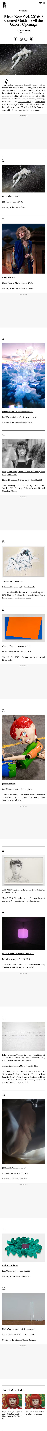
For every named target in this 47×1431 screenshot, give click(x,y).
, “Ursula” (11, 196)
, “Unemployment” (14, 1168)
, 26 (10, 1265)
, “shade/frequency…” (18, 1329)
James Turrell (21, 107)
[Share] (15, 39)
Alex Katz (24, 104)
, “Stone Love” (13, 581)
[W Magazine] (4, 5)
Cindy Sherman (24, 101)
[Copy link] (26, 39)
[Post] (21, 39)
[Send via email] (31, 39)
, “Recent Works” (16, 646)
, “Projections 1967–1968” (18, 953)
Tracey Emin (37, 104)
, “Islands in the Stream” (17, 411)
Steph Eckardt (24, 31)
